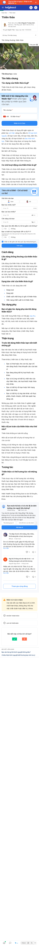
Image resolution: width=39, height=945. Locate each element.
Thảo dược (12, 12)
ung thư (32, 316)
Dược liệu (4, 12)
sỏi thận (12, 133)
